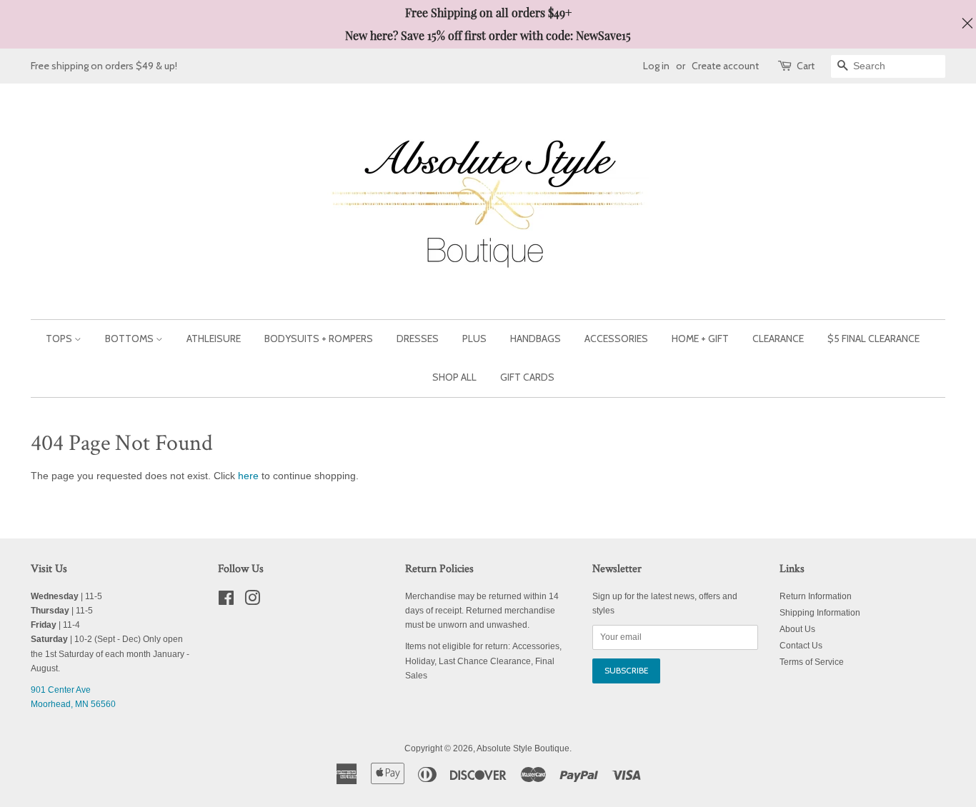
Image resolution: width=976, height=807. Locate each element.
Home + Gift (700, 338)
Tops (60, 338)
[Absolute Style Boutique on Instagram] (252, 601)
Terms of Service (812, 662)
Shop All (454, 377)
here (248, 475)
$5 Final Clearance (873, 338)
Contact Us (801, 646)
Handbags (535, 338)
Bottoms (130, 338)
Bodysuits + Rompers (318, 338)
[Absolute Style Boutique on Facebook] (226, 601)
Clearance (778, 338)
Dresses (418, 338)
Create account (725, 65)
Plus (474, 338)
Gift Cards (527, 377)
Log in (656, 65)
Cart (806, 65)
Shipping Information (820, 613)
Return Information (816, 596)
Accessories (616, 338)
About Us (797, 629)
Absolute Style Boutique (523, 748)
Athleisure (213, 338)
